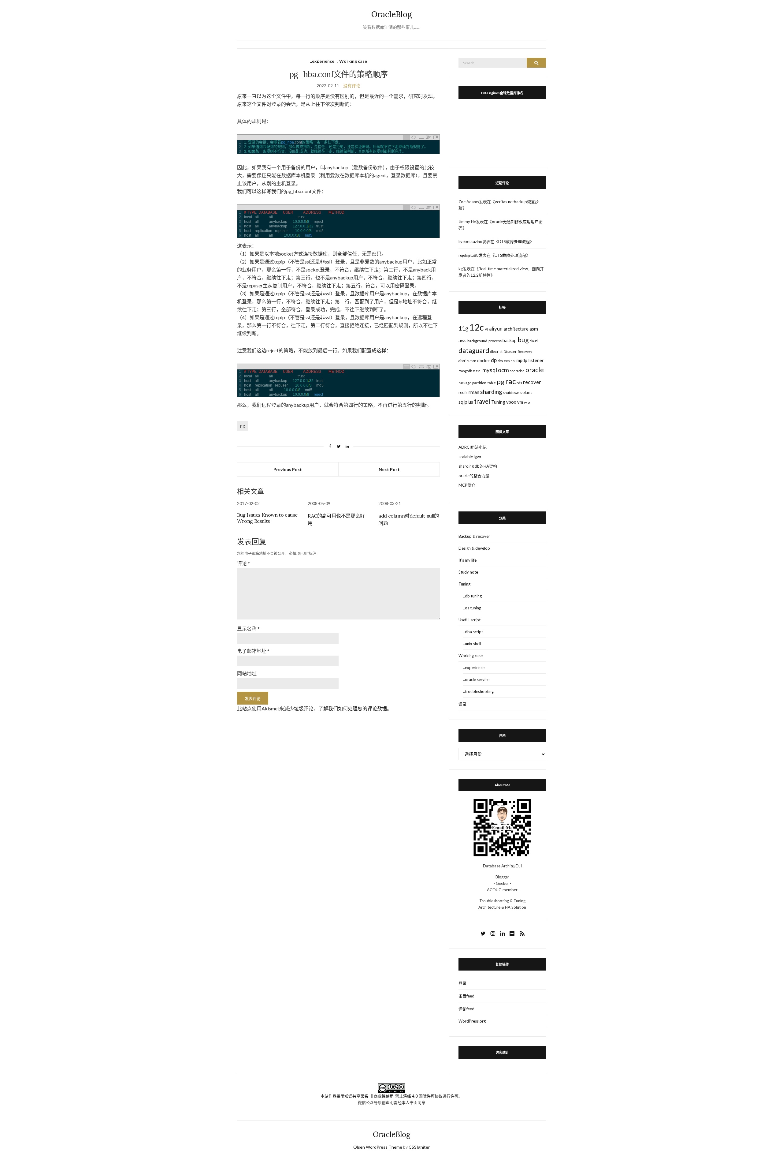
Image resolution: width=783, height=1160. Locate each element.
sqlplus (465, 402)
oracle (534, 370)
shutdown (511, 392)
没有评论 (351, 85)
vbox (511, 402)
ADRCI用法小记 (472, 447)
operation (517, 371)
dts (500, 360)
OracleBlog (391, 14)
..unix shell (472, 643)
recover (532, 382)
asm (533, 328)
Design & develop (474, 548)
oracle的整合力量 (473, 475)
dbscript (496, 352)
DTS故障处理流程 (514, 241)
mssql (477, 371)
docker (483, 360)
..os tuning (472, 607)
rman (474, 392)
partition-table (484, 382)
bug (523, 340)
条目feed (466, 995)
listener (536, 360)
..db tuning (472, 595)
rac (510, 381)
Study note (468, 572)
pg (242, 425)
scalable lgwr (469, 456)
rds (519, 382)
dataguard (473, 350)
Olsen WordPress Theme (377, 1147)
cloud (534, 341)
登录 (462, 983)
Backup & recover (474, 536)
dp (494, 360)
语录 (462, 704)
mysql (489, 370)
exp (507, 360)
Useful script (469, 619)
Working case (353, 61)
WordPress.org (472, 1021)
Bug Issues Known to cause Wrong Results (267, 518)
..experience (322, 61)
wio (527, 402)
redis (463, 392)
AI (486, 329)
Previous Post (287, 469)
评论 (243, 563)
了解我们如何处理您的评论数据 (352, 708)
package (464, 383)
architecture (516, 328)
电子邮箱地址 (253, 651)
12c (476, 327)
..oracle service (476, 679)
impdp (521, 360)
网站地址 (247, 673)
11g (463, 328)
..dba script (473, 631)
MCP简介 (466, 485)
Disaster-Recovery (517, 352)
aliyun (496, 329)
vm (520, 402)
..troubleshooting (478, 691)
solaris (526, 392)
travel (482, 401)
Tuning (498, 402)
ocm (503, 369)
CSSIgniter (419, 1147)
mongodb (465, 371)
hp (512, 361)
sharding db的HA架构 (477, 466)
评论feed (466, 1008)
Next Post (389, 469)
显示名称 (248, 628)
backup (510, 340)
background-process (484, 341)
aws (462, 340)
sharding (491, 391)
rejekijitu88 (468, 255)
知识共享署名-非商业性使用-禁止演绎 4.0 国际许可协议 (393, 1096)
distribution (467, 361)
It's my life (467, 560)
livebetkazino (470, 241)
